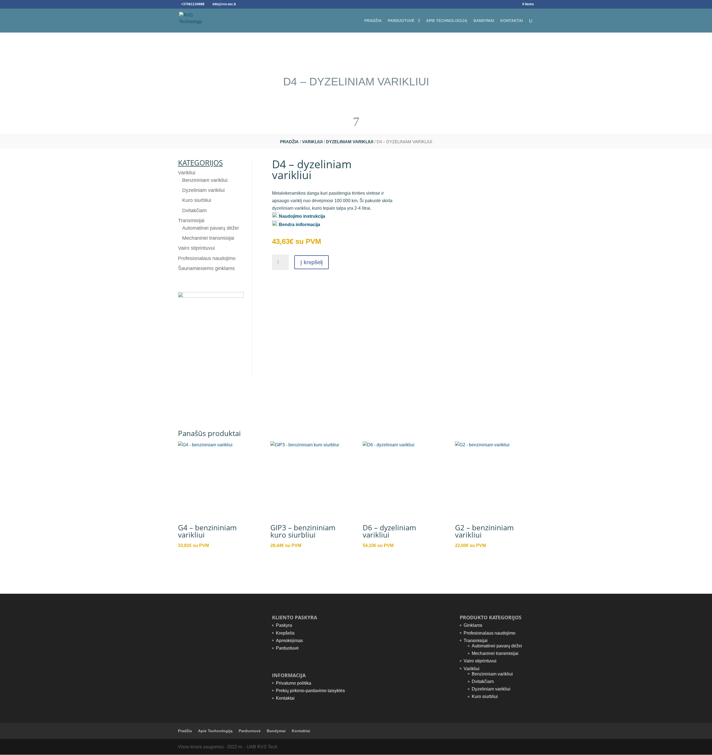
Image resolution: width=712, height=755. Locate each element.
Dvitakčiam (194, 210)
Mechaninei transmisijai (208, 238)
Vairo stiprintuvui (196, 248)
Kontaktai (511, 21)
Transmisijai (191, 220)
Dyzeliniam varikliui (349, 142)
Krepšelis (285, 633)
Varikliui (312, 142)
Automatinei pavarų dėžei (210, 228)
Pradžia (373, 21)
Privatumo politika (293, 683)
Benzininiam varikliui (205, 180)
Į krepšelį (311, 262)
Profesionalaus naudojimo (207, 258)
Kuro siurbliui (196, 200)
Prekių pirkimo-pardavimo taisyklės (310, 690)
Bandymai (483, 21)
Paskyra (284, 625)
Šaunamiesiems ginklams (206, 268)
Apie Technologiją (446, 21)
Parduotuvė (401, 21)
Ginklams (473, 625)
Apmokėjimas (289, 640)
